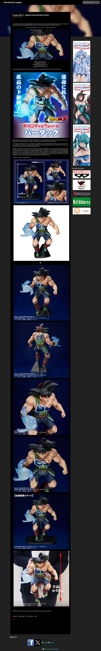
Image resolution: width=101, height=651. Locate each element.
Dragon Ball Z (22, 616)
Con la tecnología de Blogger (51, 649)
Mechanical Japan (13, 2)
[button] (13, 20)
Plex (36, 616)
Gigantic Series (30, 616)
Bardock (15, 616)
